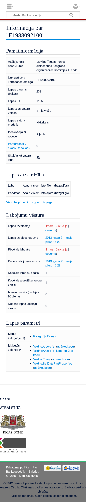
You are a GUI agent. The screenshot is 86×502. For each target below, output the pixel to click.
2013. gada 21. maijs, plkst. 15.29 (59, 239)
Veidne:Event (41, 359)
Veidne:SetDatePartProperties (52, 363)
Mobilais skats (28, 475)
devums (50, 230)
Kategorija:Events (44, 336)
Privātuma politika (17, 467)
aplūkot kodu (65, 346)
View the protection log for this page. (29, 202)
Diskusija (61, 226)
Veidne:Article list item (47, 350)
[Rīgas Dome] (13, 423)
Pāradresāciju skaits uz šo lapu (19, 145)
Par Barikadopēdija (21, 469)
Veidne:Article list (44, 346)
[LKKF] (13, 444)
